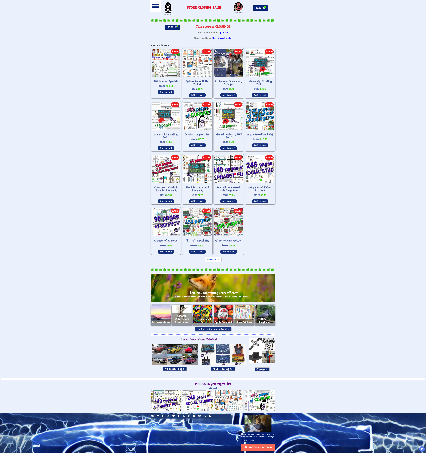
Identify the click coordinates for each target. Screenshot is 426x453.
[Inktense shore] (161, 314)
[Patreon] (158, 416)
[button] (155, 6)
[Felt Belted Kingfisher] (265, 314)
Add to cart (166, 92)
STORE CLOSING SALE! (204, 7)
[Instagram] (184, 416)
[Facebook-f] (179, 416)
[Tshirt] (174, 416)
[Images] (210, 416)
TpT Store (223, 32)
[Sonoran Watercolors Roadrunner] (182, 314)
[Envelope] (153, 416)
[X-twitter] (205, 416)
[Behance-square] (195, 416)
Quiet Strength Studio (221, 38)
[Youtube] (200, 416)
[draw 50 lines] (244, 314)
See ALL (213, 388)
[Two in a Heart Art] (202, 314)
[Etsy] (169, 416)
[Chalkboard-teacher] (163, 416)
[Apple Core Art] (223, 314)
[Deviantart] (189, 416)
